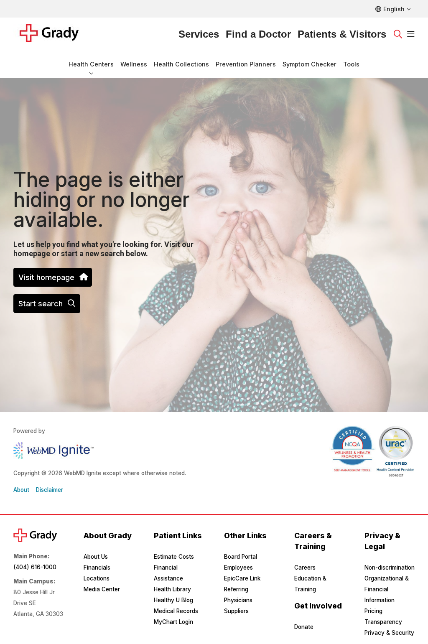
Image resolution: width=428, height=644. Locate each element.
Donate (303, 627)
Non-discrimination (389, 567)
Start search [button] (40, 303)
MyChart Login (173, 622)
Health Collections (181, 64)
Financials (97, 567)
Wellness (133, 64)
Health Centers (91, 64)
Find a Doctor (258, 34)
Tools (351, 64)
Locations (97, 578)
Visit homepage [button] (46, 277)
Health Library (172, 589)
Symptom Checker (309, 64)
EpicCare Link (242, 578)
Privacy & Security (389, 632)
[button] (411, 34)
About (21, 489)
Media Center (102, 589)
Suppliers (236, 611)
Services (198, 34)
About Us (96, 556)
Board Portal (240, 556)
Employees (238, 567)
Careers (305, 567)
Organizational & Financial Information (386, 589)
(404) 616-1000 (34, 567)
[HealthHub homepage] (54, 34)
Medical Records (176, 611)
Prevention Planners (246, 64)
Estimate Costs (174, 556)
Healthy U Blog (173, 600)
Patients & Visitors (342, 34)
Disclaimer (49, 489)
